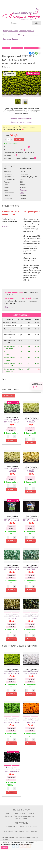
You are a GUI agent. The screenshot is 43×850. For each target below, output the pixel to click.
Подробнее (9, 307)
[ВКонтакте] (30, 53)
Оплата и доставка (26, 31)
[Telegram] (33, 53)
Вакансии (8, 816)
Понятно (4, 848)
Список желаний (31, 831)
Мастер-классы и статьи (28, 35)
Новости (13, 35)
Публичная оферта (20, 818)
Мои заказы (19, 831)
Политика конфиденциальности (25, 816)
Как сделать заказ (10, 31)
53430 (22, 193)
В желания (11, 428)
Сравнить (37, 386)
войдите (5, 226)
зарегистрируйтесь (9, 224)
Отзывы (15, 39)
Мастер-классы (31, 826)
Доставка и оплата (10, 826)
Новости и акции (12, 813)
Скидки (6, 35)
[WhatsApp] (36, 53)
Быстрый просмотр (12, 417)
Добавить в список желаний (21, 119)
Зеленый (23, 190)
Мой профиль (8, 831)
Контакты (7, 39)
